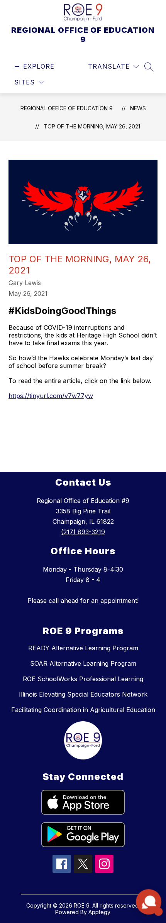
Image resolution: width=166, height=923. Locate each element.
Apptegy (99, 912)
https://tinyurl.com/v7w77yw (50, 396)
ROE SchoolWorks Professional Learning (83, 679)
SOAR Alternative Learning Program (83, 663)
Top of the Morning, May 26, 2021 (92, 126)
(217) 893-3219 (83, 532)
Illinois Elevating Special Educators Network (83, 694)
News (138, 108)
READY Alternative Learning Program (83, 648)
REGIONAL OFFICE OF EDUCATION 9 (66, 108)
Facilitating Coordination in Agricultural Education (83, 710)
